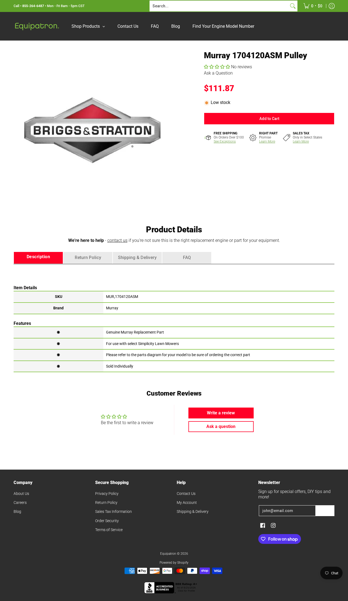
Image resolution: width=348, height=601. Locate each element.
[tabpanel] (174, 318)
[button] (217, 66)
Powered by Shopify (174, 563)
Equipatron (168, 554)
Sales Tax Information (113, 511)
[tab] (38, 258)
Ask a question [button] (220, 426)
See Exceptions (225, 141)
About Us (21, 493)
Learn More (267, 141)
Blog (17, 511)
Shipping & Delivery (193, 511)
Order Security (107, 521)
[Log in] (331, 6)
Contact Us (186, 493)
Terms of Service (109, 530)
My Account (187, 502)
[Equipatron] (37, 26)
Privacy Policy (107, 493)
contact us (117, 240)
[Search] (292, 6)
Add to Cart (269, 118)
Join (325, 510)
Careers (20, 502)
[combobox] (219, 6)
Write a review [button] (221, 412)
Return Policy (106, 502)
